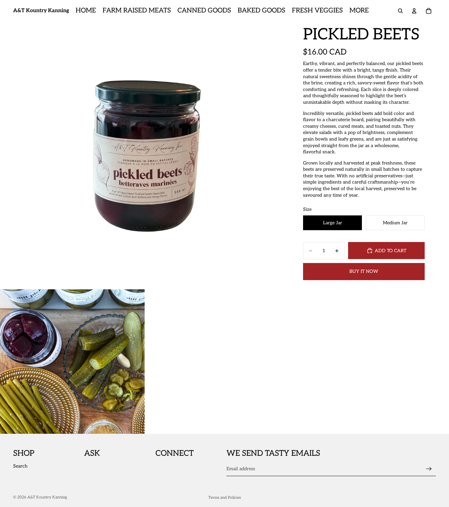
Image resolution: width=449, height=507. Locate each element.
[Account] (414, 11)
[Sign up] (429, 469)
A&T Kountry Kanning (47, 497)
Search (20, 466)
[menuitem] (359, 11)
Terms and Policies (224, 497)
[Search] (400, 11)
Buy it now (363, 271)
